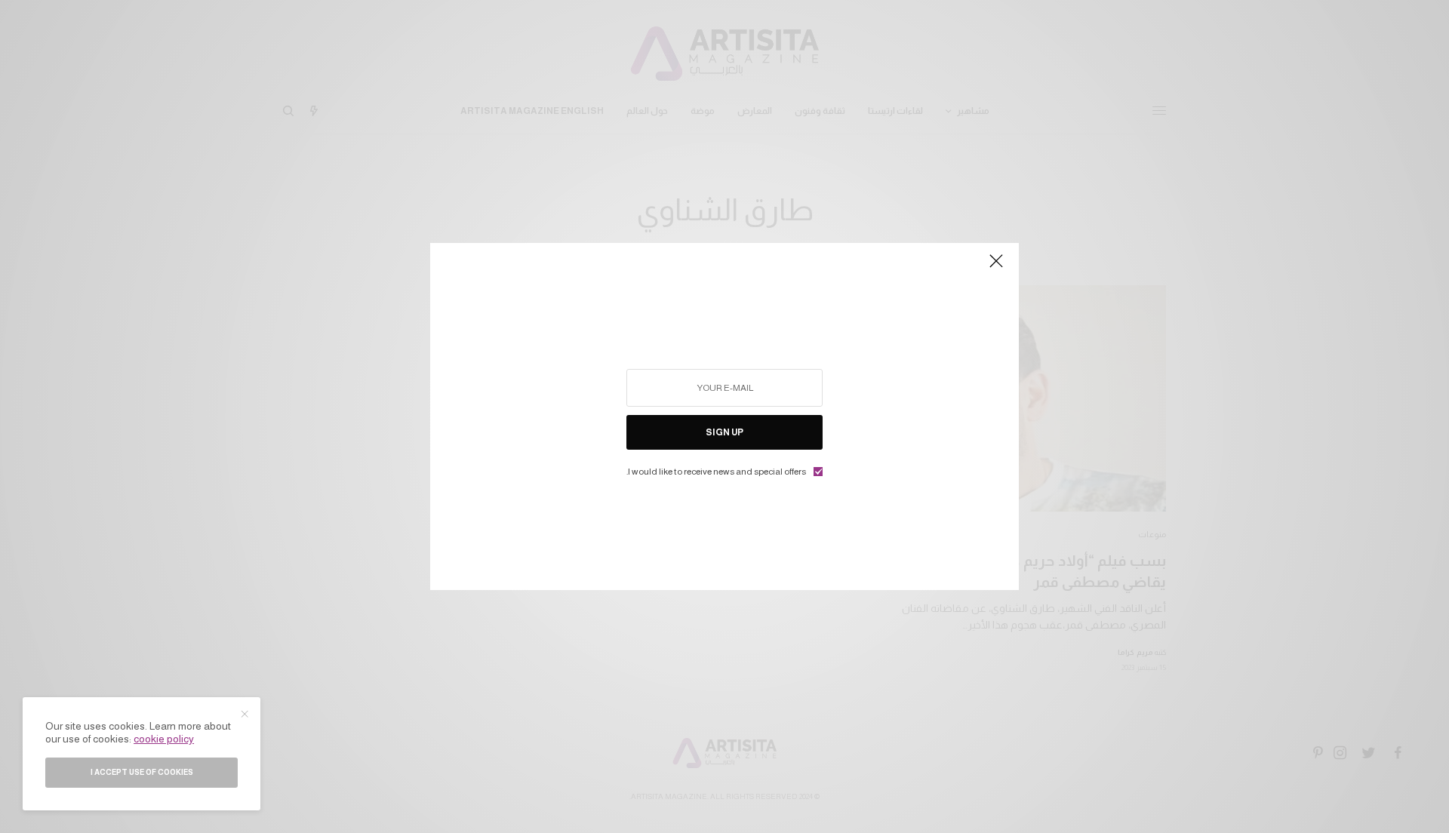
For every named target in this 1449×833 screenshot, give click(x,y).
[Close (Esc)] (996, 267)
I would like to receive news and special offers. (716, 471)
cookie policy (164, 739)
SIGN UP (724, 432)
